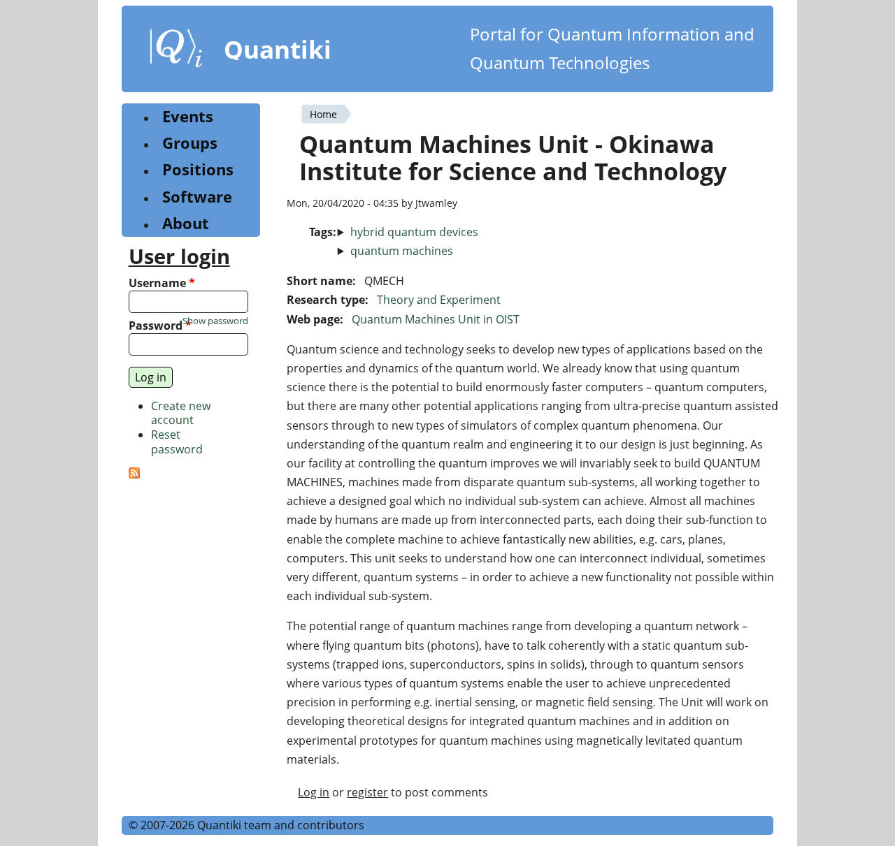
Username (162, 283)
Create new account (180, 413)
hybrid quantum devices (414, 232)
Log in (313, 792)
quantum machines (401, 250)
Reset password (177, 442)
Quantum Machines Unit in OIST (436, 319)
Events (187, 116)
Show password (215, 321)
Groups (189, 143)
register (367, 792)
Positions (198, 169)
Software (197, 196)
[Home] (176, 51)
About (185, 223)
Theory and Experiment (439, 299)
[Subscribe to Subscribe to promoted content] (134, 474)
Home (323, 114)
